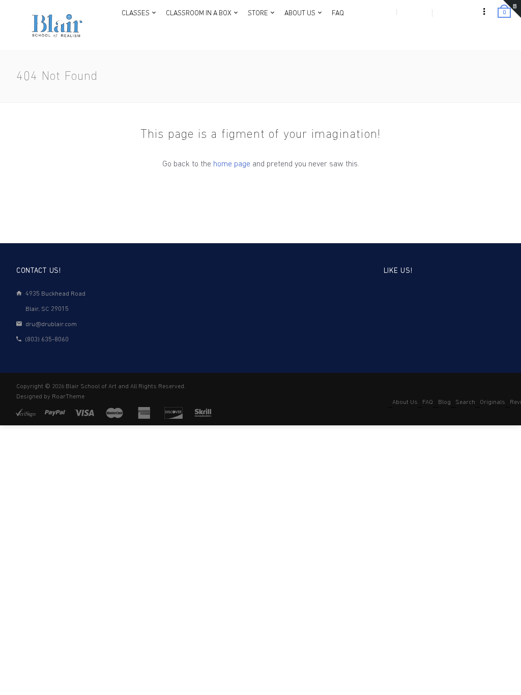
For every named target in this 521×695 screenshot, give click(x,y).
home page (231, 164)
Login (382, 12)
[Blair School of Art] (55, 25)
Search (465, 402)
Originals (492, 402)
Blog (444, 402)
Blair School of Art (91, 387)
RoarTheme (68, 397)
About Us (405, 402)
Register (414, 12)
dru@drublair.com (51, 324)
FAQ (427, 402)
